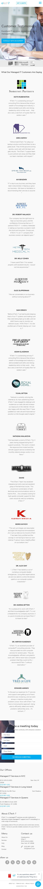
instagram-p (29, 862)
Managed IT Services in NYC (12, 776)
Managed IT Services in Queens (14, 797)
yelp (34, 862)
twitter (13, 862)
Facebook (7, 862)
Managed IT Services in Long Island (16, 787)
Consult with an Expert (13, 41)
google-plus (24, 862)
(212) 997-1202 (5, 785)
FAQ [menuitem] (3, 843)
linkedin (18, 862)
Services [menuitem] (4, 840)
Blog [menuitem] (3, 846)
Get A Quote (21, 3)
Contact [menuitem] (4, 849)
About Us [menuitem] (5, 837)
